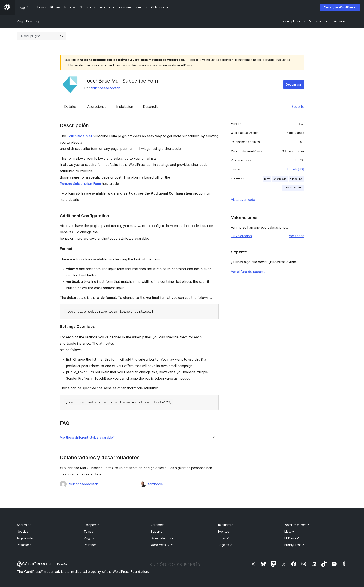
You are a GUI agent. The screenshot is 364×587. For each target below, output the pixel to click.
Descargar (293, 84)
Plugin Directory (28, 21)
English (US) (295, 169)
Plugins (89, 538)
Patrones (90, 545)
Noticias (22, 531)
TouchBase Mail (79, 136)
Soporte (298, 106)
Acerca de (24, 525)
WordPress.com (297, 525)
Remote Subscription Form (80, 183)
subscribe (296, 178)
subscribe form (292, 187)
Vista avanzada (243, 199)
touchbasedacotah (105, 88)
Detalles (70, 106)
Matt (289, 531)
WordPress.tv (162, 545)
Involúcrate (225, 525)
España (62, 564)
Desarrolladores (162, 538)
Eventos (223, 531)
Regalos (225, 545)
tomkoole (155, 484)
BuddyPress (294, 545)
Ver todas (296, 236)
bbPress (292, 538)
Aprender (157, 525)
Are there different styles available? (87, 437)
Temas (88, 531)
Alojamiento (25, 538)
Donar (224, 538)
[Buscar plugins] (61, 36)
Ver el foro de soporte (248, 271)
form (267, 178)
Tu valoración (241, 236)
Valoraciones (96, 106)
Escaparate (92, 525)
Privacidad (24, 545)
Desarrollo (151, 106)
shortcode (279, 178)
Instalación (124, 106)
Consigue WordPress (340, 7)
